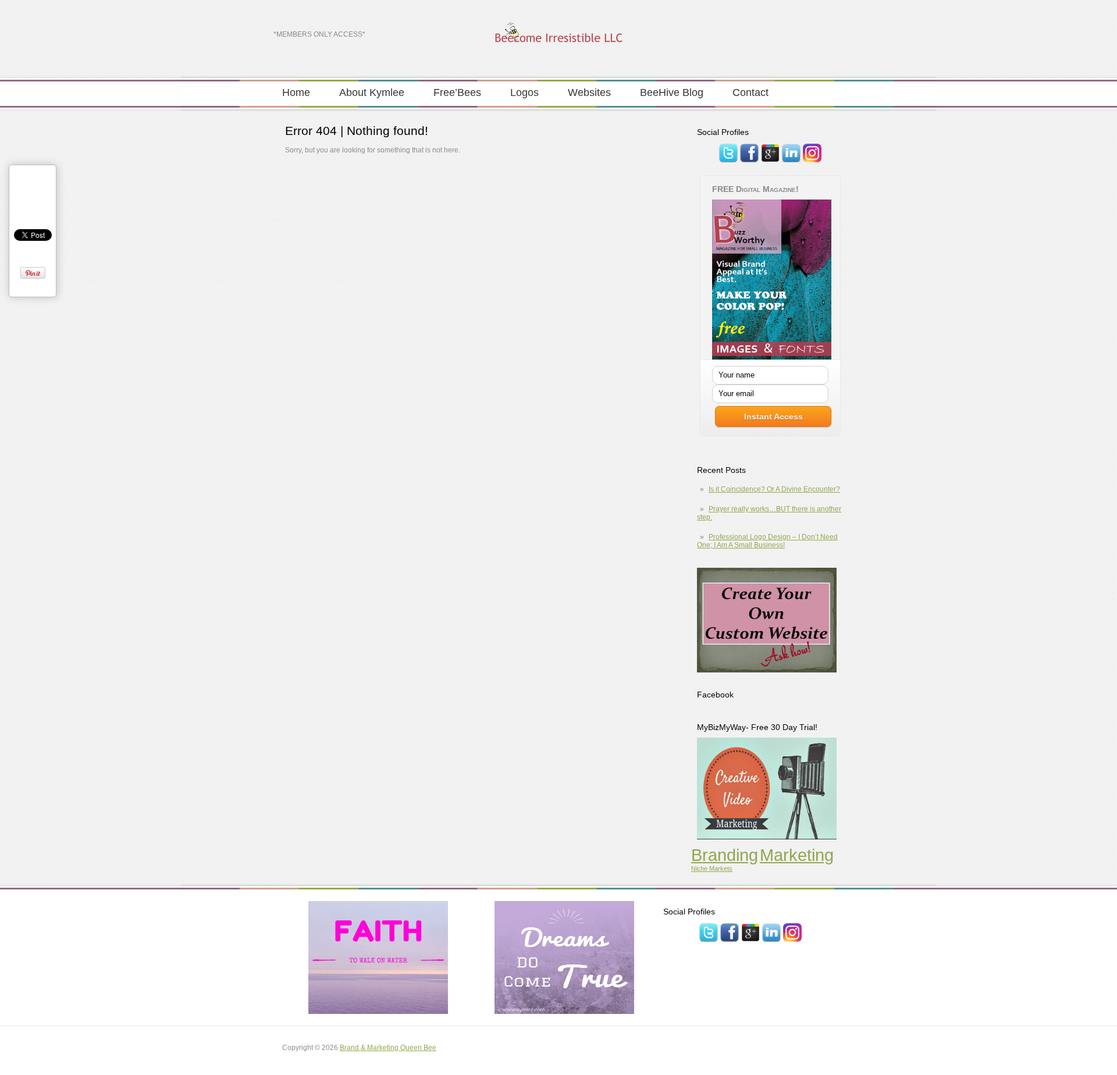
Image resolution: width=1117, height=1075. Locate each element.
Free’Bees (457, 92)
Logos (524, 92)
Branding (724, 854)
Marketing (797, 854)
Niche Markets (711, 868)
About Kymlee (371, 92)
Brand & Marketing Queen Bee (388, 1048)
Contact (750, 92)
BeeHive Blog (671, 92)
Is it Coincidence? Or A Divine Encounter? (774, 489)
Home (296, 92)
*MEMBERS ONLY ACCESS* (319, 34)
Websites (589, 92)
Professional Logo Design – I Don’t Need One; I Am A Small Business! (767, 541)
